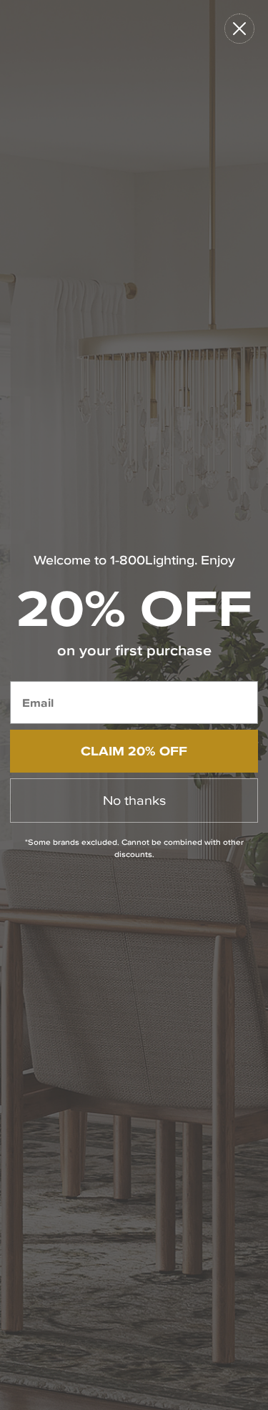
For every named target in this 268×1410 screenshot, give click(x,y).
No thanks (134, 800)
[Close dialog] (239, 28)
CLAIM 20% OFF (134, 750)
